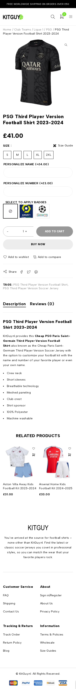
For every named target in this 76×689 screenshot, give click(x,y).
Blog (6, 650)
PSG (49, 29)
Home (7, 29)
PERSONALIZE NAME (26, 164)
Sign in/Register (51, 595)
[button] (66, 45)
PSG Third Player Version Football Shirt (40, 284)
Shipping (9, 603)
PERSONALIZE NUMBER (28, 183)
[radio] (10, 211)
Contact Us (11, 611)
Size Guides (48, 650)
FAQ (6, 595)
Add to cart (54, 231)
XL (38, 155)
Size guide (65, 145)
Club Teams (22, 29)
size (6, 145)
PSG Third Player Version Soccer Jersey (30, 288)
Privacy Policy (50, 611)
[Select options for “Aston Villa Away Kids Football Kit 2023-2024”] (33, 454)
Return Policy (12, 642)
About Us (46, 603)
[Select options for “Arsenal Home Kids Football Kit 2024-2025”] (69, 454)
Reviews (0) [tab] (42, 303)
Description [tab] (14, 303)
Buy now (38, 244)
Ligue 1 (38, 29)
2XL (48, 155)
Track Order (11, 634)
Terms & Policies (51, 634)
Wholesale (47, 642)
